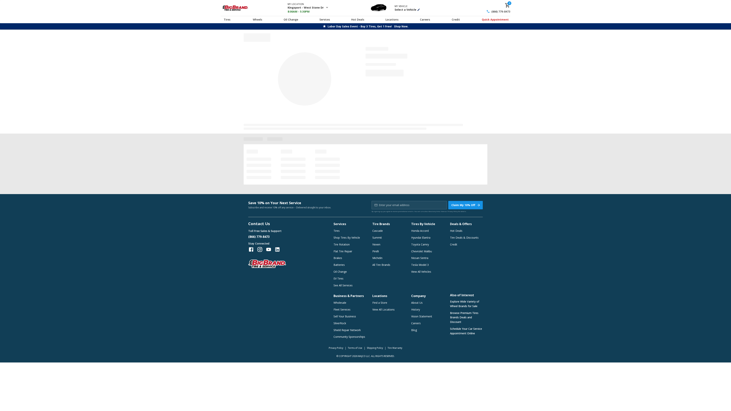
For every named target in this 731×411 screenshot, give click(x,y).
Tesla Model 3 (420, 265)
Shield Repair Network (347, 330)
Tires (227, 19)
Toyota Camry (420, 244)
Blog (414, 330)
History (415, 309)
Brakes (338, 258)
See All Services (343, 285)
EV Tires (338, 278)
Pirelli (375, 251)
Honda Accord (420, 231)
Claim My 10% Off (463, 205)
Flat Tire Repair (343, 251)
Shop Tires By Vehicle (347, 237)
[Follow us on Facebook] (251, 249)
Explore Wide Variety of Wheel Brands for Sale (464, 304)
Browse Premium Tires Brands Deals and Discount (464, 317)
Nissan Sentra (419, 258)
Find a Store (379, 302)
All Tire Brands (381, 265)
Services (324, 19)
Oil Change (291, 19)
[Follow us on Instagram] (260, 249)
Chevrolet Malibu (421, 251)
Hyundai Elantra (420, 237)
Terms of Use (355, 348)
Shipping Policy (375, 348)
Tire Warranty (395, 348)
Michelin (377, 258)
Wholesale (340, 302)
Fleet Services (342, 309)
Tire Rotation (342, 244)
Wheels (257, 19)
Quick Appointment (495, 19)
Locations (391, 19)
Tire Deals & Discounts (464, 237)
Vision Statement (421, 316)
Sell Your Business (345, 316)
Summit (377, 237)
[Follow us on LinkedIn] (277, 249)
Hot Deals (357, 19)
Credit (456, 19)
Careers (425, 19)
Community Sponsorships (349, 337)
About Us (417, 302)
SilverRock (340, 323)
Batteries (339, 265)
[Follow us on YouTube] (268, 249)
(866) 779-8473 (500, 11)
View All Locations (383, 309)
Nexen (376, 244)
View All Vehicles (421, 271)
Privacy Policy (453, 211)
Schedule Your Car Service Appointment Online (466, 331)
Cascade (377, 231)
